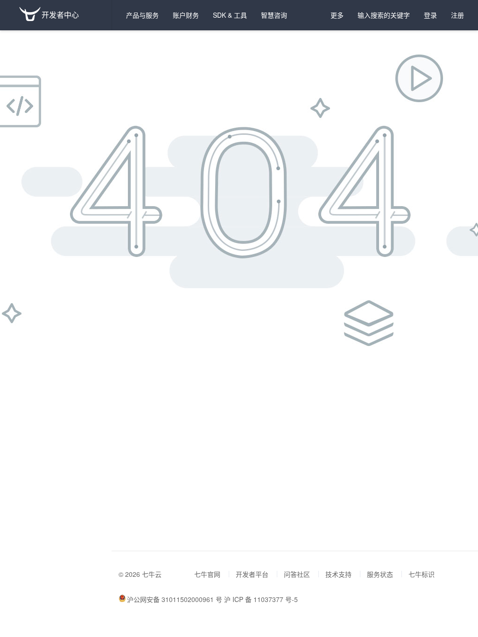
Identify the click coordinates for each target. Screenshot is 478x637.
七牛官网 (207, 574)
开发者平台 (252, 574)
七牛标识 (421, 574)
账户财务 (186, 15)
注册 (457, 15)
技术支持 (338, 574)
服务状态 (380, 574)
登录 (430, 15)
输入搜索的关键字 (384, 15)
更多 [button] (337, 15)
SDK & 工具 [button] (230, 15)
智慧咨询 (274, 15)
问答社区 (297, 574)
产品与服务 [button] (142, 15)
